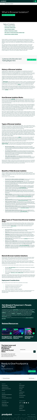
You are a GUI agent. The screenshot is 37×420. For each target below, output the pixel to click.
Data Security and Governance (6, 388)
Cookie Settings (33, 414)
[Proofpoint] (3, 1)
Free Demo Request (22, 410)
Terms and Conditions (17, 414)
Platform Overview (4, 385)
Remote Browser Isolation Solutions (11, 34)
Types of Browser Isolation (10, 29)
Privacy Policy (24, 414)
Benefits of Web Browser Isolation (11, 30)
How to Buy (21, 388)
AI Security (3, 390)
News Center (21, 393)
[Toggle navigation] (35, 1)
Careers (20, 390)
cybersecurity (5, 81)
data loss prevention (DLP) (23, 200)
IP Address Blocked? (5, 405)
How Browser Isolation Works (10, 27)
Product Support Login (5, 402)
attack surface (13, 225)
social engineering (22, 187)
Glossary (2, 3)
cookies (19, 137)
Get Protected (31, 371)
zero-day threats (12, 267)
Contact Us (21, 408)
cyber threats (15, 309)
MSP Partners (4, 396)
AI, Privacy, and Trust (22, 395)
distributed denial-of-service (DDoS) (24, 195)
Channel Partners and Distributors (7, 394)
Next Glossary (31, 378)
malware (19, 84)
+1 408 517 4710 (21, 405)
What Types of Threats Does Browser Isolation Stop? (14, 32)
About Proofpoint (22, 385)
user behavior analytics (25, 207)
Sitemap (28, 414)
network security (5, 143)
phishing (6, 89)
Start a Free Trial (31, 59)
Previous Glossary (6, 378)
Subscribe (34, 351)
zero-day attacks (24, 211)
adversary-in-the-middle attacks (17, 272)
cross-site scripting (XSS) (24, 245)
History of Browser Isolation (10, 25)
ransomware (19, 313)
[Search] (33, 1)
